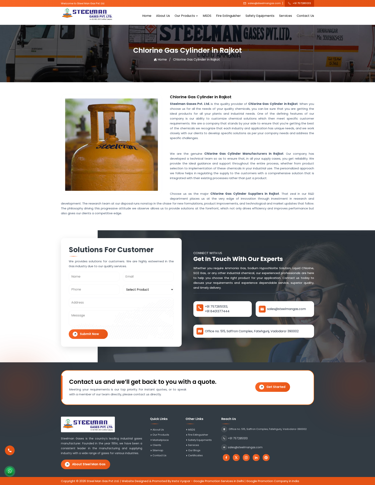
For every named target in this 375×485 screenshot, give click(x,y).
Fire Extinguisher (228, 15)
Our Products (185, 15)
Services (285, 15)
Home (146, 15)
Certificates (195, 455)
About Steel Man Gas (88, 464)
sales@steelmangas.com (264, 3)
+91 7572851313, (216, 306)
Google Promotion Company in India (272, 481)
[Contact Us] (10, 449)
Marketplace (161, 440)
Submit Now (89, 334)
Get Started (275, 387)
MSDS (207, 15)
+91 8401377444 (217, 311)
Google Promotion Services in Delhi (218, 481)
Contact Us (305, 15)
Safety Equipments (260, 15)
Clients (157, 445)
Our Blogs (194, 450)
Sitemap (158, 450)
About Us (163, 15)
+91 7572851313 (302, 3)
